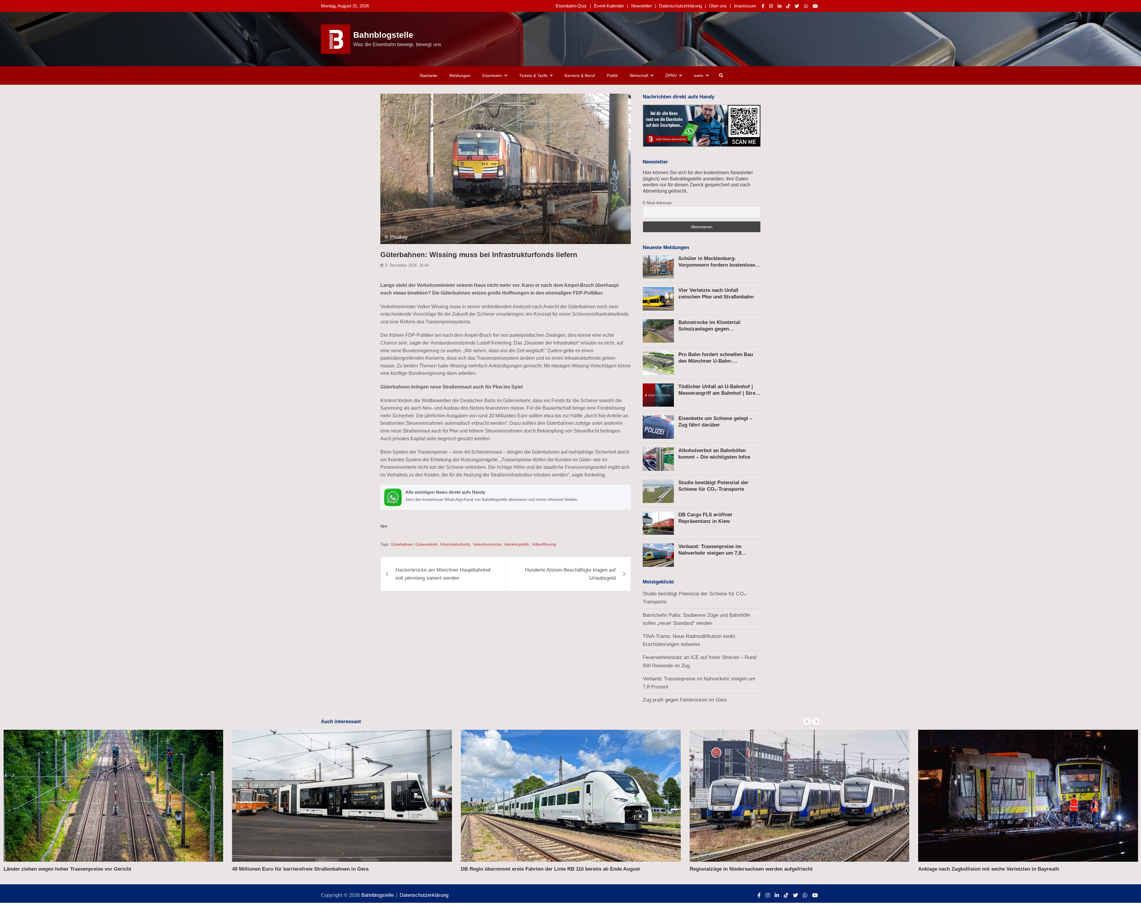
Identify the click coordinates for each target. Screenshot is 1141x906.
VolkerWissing (544, 544)
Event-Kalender (609, 5)
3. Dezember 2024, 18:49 (406, 265)
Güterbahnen (402, 544)
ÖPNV (671, 75)
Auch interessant (341, 721)
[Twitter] (797, 6)
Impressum (745, 5)
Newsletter (641, 5)
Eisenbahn (492, 75)
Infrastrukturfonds (455, 544)
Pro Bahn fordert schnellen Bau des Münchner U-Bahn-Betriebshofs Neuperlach (715, 361)
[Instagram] (771, 6)
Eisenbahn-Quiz (571, 5)
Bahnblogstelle (383, 35)
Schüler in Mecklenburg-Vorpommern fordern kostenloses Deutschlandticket (718, 265)
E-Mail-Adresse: (658, 202)
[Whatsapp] (806, 6)
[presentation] (807, 721)
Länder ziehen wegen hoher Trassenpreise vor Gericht (67, 869)
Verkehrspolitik (516, 544)
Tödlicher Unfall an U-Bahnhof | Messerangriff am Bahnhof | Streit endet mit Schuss (718, 393)
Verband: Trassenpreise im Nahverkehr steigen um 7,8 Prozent (709, 553)
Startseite (428, 75)
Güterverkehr (426, 544)
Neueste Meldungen (666, 247)
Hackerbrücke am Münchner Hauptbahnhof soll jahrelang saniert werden (443, 574)
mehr (699, 75)
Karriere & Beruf (580, 75)
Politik (612, 75)
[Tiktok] (788, 6)
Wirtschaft (639, 75)
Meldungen (459, 75)
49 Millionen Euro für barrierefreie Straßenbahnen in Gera (300, 869)
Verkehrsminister (487, 544)
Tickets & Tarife (533, 75)
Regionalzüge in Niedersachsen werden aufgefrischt (751, 869)
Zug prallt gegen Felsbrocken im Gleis (685, 700)
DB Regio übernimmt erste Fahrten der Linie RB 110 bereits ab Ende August (550, 869)
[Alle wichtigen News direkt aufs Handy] (505, 497)
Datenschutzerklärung (680, 5)
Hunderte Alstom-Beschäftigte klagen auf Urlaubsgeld (570, 574)
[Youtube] (815, 6)
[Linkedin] (779, 6)
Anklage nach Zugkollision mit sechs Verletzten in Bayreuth (988, 869)
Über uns (718, 5)
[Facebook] (763, 6)
